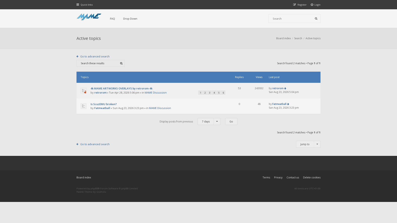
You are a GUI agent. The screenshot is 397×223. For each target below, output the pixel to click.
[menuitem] (316, 4)
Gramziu (101, 191)
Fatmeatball (102, 108)
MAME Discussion (156, 92)
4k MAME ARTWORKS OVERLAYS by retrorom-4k (121, 88)
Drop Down (130, 18)
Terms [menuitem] (266, 177)
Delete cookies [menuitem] (311, 177)
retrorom (100, 92)
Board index (84, 177)
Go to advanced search (95, 56)
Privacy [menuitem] (278, 177)
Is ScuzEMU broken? (104, 104)
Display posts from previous (185, 121)
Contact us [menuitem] (293, 177)
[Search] (316, 18)
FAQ (112, 18)
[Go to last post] (285, 88)
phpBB (94, 188)
